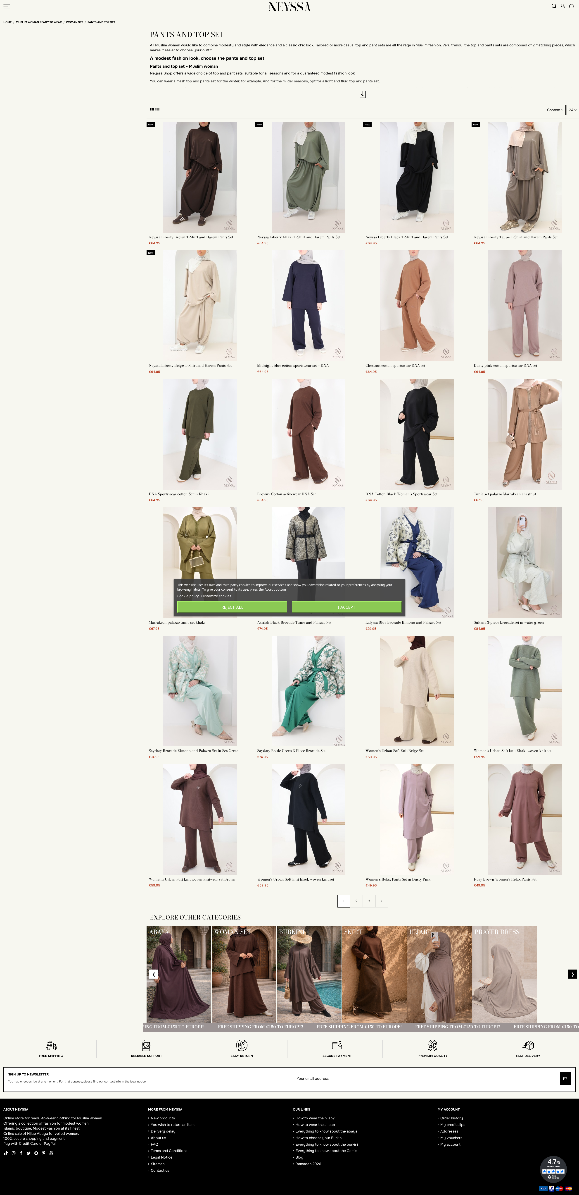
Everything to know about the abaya (326, 1131)
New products (163, 1118)
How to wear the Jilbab (315, 1124)
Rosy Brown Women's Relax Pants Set (505, 879)
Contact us (160, 1170)
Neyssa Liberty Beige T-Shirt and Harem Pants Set (190, 365)
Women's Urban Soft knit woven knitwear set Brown (192, 879)
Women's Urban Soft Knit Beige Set (394, 750)
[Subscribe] (565, 1078)
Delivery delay (163, 1131)
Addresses (449, 1131)
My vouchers (451, 1137)
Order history (451, 1118)
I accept (347, 607)
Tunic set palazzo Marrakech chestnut (505, 494)
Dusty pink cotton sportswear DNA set (505, 365)
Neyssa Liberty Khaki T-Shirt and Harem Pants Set (298, 237)
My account (450, 1144)
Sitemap (158, 1163)
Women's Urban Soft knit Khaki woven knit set (512, 750)
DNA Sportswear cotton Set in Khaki (179, 494)
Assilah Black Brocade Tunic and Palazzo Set (294, 622)
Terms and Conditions (169, 1150)
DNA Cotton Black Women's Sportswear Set (401, 494)
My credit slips (452, 1124)
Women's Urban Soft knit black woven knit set (295, 879)
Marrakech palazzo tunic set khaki (177, 622)
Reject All (232, 607)
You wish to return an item (173, 1124)
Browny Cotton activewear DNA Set (286, 494)
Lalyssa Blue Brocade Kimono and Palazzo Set (403, 622)
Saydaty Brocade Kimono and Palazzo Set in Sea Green (194, 750)
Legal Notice (161, 1157)
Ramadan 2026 (308, 1163)
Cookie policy (188, 595)
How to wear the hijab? (315, 1118)
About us (158, 1137)
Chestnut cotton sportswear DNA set (395, 365)
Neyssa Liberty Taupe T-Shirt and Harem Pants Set (516, 237)
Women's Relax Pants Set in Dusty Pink (398, 879)
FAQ (154, 1144)
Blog (299, 1157)
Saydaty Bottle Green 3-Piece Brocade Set (291, 750)
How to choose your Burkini (319, 1137)
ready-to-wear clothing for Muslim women (66, 1118)
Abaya (42, 1133)
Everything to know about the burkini (327, 1144)
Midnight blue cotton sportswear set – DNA (293, 365)
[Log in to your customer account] (562, 7)
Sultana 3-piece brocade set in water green (509, 622)
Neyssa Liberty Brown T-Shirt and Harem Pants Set (191, 237)
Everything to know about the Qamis (326, 1150)
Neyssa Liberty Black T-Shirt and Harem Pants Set (406, 237)
